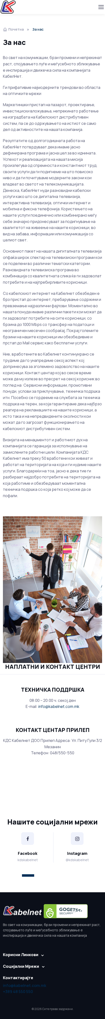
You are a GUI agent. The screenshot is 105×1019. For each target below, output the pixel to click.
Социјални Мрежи (21, 966)
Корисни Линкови (20, 954)
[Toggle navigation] (101, 7)
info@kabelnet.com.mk (58, 706)
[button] (28, 875)
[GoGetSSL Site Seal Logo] (66, 911)
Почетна (16, 29)
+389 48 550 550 (18, 991)
